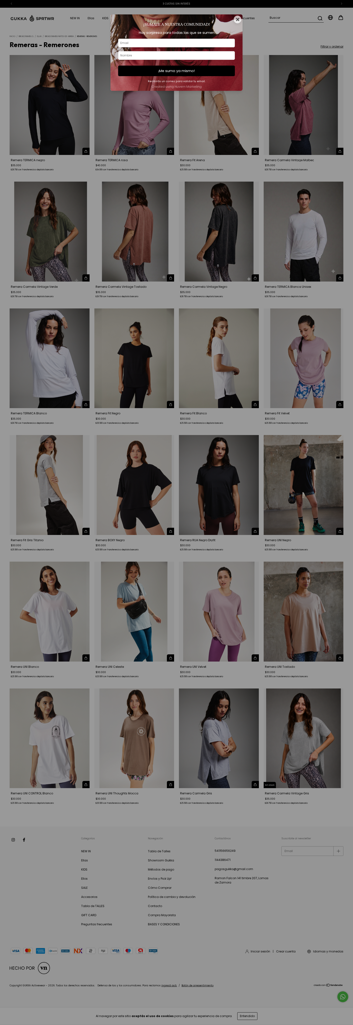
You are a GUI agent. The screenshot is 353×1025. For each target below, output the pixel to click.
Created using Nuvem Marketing (177, 87)
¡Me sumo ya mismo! (176, 70)
